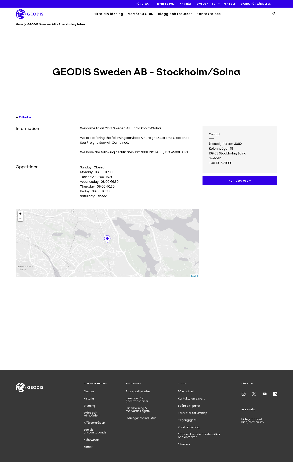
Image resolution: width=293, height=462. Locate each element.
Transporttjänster (138, 391)
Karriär (88, 446)
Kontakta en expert (191, 398)
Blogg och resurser (175, 14)
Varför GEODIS (140, 14)
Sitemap (184, 444)
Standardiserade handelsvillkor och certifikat (199, 435)
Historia (89, 398)
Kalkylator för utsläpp (192, 413)
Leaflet (194, 275)
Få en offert (186, 391)
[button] (142, 4)
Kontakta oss (209, 14)
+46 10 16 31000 (220, 163)
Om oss (89, 391)
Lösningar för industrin (141, 418)
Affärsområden (94, 422)
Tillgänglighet (187, 420)
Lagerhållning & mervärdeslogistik (138, 409)
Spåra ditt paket (189, 405)
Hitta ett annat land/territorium (252, 420)
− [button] (20, 219)
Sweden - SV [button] (206, 4)
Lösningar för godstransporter (137, 400)
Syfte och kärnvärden (91, 414)
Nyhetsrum (91, 439)
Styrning (89, 405)
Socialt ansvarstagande (95, 431)
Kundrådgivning (189, 427)
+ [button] (20, 213)
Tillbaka (25, 117)
